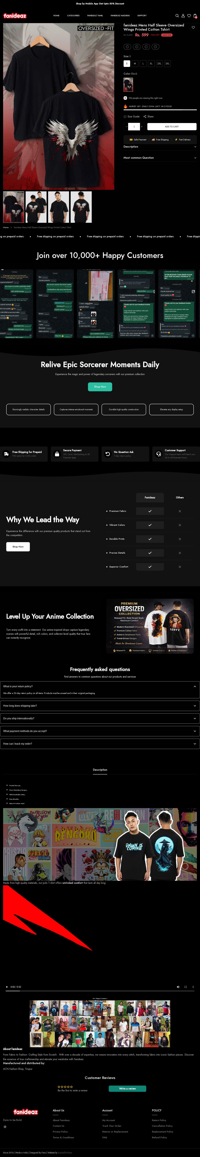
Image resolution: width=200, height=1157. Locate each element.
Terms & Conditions (63, 1137)
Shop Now (100, 386)
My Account (108, 1120)
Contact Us (58, 1126)
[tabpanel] (14, 207)
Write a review (127, 1088)
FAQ (104, 1137)
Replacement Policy (162, 1131)
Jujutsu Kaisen (140, 644)
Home (5, 227)
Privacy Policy (60, 1131)
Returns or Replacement (115, 1131)
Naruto (163, 644)
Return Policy (159, 1120)
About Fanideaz (61, 1120)
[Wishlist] (189, 16)
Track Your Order (111, 1126)
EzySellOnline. (64, 1152)
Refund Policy (159, 1137)
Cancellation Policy (162, 1126)
